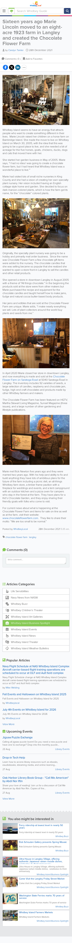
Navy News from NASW (24, 597)
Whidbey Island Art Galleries (27, 617)
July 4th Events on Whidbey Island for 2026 (29, 710)
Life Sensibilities (20, 591)
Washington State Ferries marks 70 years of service (41, 897)
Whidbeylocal (12, 703)
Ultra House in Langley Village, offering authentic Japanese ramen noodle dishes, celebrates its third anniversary (40, 861)
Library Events (62, 749)
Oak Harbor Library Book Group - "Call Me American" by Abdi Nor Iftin (36, 779)
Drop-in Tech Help (14, 758)
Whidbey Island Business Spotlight (30, 623)
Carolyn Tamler (15, 50)
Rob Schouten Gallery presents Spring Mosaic (43, 842)
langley (32, 537)
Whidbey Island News (23, 636)
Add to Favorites (34, 59)
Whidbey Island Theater (24, 642)
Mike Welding (12, 687)
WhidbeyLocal (20, 529)
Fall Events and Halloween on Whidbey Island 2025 (34, 694)
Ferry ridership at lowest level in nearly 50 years (41, 827)
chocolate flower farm (16, 537)
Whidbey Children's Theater (27, 610)
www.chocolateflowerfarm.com (20, 518)
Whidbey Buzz (19, 604)
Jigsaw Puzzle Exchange (18, 737)
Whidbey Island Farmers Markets (36, 912)
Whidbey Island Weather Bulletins (30, 648)
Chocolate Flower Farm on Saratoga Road (34, 378)
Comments (12, 59)
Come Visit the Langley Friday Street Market (41, 879)
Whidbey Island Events (24, 629)
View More (9, 724)
